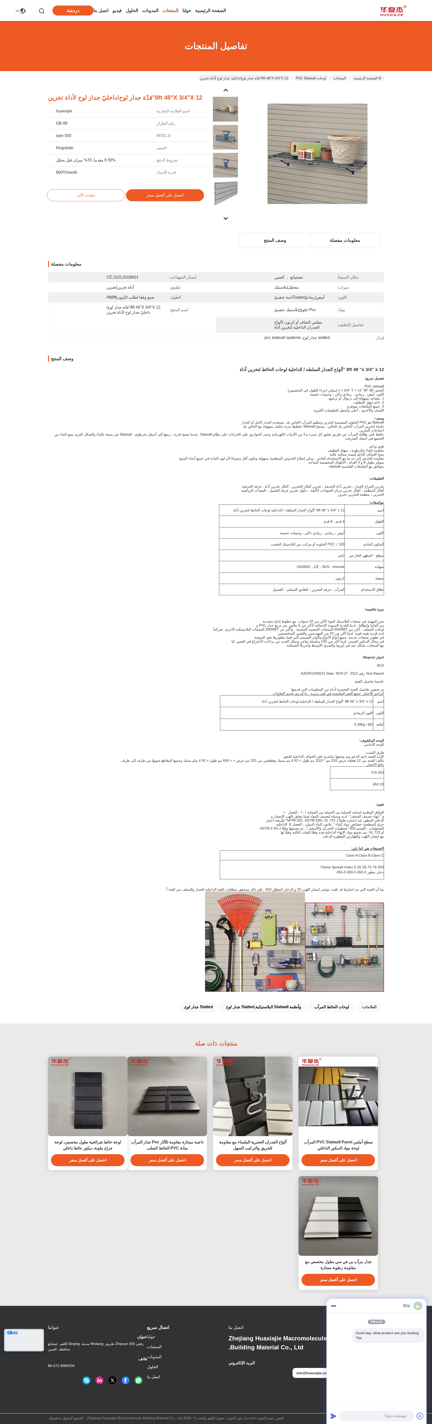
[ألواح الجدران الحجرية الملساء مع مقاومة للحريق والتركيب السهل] (252, 1096)
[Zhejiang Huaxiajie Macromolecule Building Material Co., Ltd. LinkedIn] (99, 1380)
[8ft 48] (317, 153)
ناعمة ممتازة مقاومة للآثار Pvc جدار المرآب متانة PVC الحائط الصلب (167, 1145)
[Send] (334, 1415)
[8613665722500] (138, 1380)
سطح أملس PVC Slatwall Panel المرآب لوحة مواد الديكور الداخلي (338, 1145)
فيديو (117, 10)
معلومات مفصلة (345, 240)
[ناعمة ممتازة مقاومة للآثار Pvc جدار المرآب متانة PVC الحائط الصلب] (167, 1096)
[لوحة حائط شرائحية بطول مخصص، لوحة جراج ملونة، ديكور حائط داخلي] (88, 1096)
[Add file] (420, 1415)
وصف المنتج (275, 240)
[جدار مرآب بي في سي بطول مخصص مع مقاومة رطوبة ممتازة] (338, 1216)
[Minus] (333, 1306)
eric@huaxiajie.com (313, 1373)
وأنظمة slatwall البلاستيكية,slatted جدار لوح (263, 1007)
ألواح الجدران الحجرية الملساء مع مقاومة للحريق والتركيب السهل (252, 1145)
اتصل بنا (101, 10)
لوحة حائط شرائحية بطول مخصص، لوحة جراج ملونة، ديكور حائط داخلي (87, 1145)
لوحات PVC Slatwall (311, 78)
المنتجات (170, 10)
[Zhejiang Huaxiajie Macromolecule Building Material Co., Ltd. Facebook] (125, 1380)
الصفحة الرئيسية (210, 10)
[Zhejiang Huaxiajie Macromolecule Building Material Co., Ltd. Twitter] (112, 1380)
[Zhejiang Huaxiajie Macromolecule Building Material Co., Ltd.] (392, 10)
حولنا (186, 10)
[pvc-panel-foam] (86, 1380)
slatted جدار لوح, (198, 1007)
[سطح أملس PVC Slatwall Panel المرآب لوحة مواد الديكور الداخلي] (338, 1096)
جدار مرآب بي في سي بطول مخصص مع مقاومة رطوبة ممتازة (338, 1265)
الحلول (132, 10)
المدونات (150, 10)
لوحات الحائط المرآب (331, 1007)
